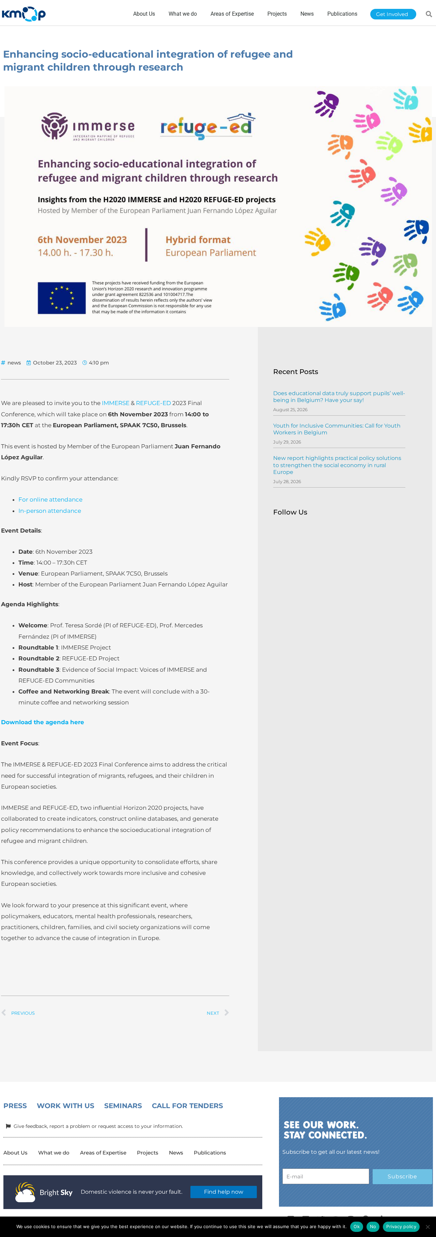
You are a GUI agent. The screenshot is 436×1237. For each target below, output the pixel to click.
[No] (427, 1226)
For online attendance (50, 499)
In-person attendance (49, 510)
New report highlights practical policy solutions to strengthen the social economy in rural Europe (337, 465)
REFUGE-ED (153, 403)
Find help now (223, 1192)
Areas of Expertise (103, 1152)
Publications (210, 1152)
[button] (429, 14)
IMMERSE (115, 403)
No (373, 1226)
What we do (53, 1152)
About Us (15, 1152)
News (176, 1152)
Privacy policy (401, 1226)
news (14, 362)
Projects (147, 1152)
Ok (357, 1226)
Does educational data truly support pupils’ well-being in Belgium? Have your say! (339, 397)
